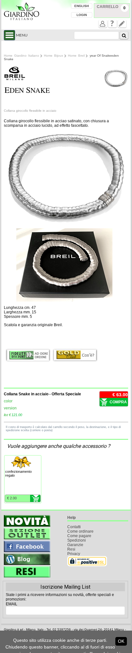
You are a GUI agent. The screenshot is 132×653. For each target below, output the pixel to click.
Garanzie (75, 545)
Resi (71, 549)
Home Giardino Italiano (21, 55)
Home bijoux (53, 55)
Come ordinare (80, 531)
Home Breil (76, 55)
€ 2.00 (12, 498)
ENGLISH (81, 6)
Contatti (74, 527)
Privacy (73, 554)
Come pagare (79, 536)
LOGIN (82, 15)
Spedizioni (76, 540)
